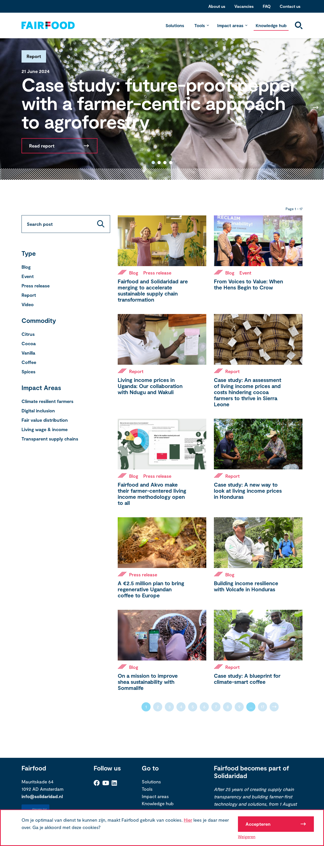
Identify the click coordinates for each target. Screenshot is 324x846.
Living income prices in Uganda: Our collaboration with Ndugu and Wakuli (150, 386)
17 (263, 706)
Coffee (29, 362)
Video (28, 304)
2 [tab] (159, 162)
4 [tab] (170, 162)
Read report (41, 146)
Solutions (175, 25)
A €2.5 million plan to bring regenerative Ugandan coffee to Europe (151, 589)
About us (216, 6)
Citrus (28, 334)
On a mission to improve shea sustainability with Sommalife (148, 681)
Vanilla (28, 353)
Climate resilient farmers (47, 401)
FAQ (267, 6)
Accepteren (258, 824)
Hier (188, 820)
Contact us (290, 6)
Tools (199, 25)
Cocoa (29, 343)
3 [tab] (165, 162)
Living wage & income (45, 429)
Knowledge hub (271, 25)
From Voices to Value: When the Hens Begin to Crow (248, 284)
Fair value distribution (45, 420)
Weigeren (246, 836)
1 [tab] (153, 162)
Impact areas (230, 25)
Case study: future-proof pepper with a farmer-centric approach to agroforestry (159, 102)
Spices (28, 371)
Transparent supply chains (50, 439)
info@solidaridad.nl (42, 796)
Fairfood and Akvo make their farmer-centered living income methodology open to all (152, 493)
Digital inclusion (38, 410)
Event (28, 276)
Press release (36, 285)
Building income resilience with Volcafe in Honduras (246, 586)
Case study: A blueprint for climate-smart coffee (247, 678)
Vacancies (244, 6)
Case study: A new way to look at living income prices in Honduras (248, 490)
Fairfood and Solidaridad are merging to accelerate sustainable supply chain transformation (153, 290)
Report (29, 295)
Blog (26, 267)
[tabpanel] (162, 107)
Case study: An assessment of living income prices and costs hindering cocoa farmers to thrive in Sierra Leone (247, 392)
